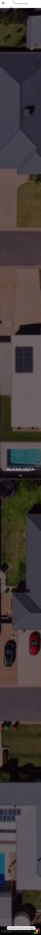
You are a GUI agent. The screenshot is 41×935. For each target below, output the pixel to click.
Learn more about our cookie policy (23, 931)
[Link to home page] (20, 3)
